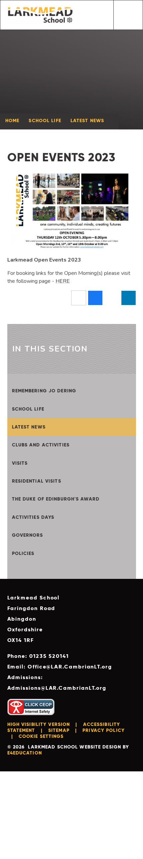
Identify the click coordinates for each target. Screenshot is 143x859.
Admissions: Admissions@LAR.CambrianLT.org (57, 682)
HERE (63, 281)
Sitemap (59, 730)
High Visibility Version (38, 724)
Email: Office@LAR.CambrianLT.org (59, 666)
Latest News (87, 120)
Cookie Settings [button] (41, 736)
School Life (45, 120)
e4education (24, 753)
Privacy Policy (103, 730)
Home (12, 120)
